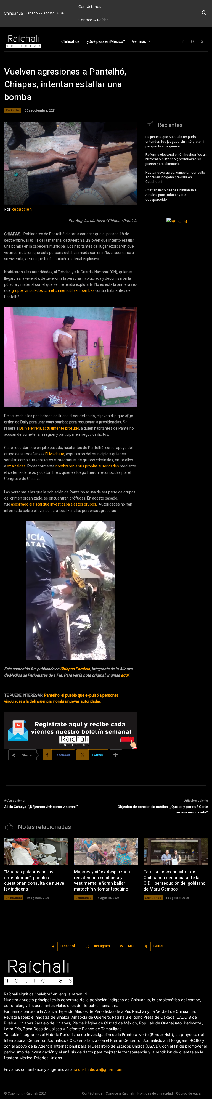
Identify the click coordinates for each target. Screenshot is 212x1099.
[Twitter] (202, 42)
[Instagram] (193, 42)
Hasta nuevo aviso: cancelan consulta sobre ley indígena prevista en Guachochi (175, 177)
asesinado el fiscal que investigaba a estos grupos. (55, 504)
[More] (116, 754)
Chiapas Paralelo (75, 669)
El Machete (54, 454)
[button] (204, 13)
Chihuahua (14, 898)
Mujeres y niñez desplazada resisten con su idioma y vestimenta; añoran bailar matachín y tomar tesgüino (102, 880)
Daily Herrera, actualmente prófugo (49, 428)
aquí (125, 675)
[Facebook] (183, 42)
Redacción (21, 209)
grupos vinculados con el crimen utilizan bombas (53, 291)
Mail (131, 946)
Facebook (68, 946)
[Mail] (121, 946)
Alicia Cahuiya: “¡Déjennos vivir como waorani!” (41, 806)
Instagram (102, 946)
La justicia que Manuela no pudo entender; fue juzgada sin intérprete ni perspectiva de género (174, 141)
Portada (12, 110)
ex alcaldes (16, 466)
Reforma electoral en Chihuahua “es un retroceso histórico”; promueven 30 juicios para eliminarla (176, 159)
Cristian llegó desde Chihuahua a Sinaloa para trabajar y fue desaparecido (171, 195)
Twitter (158, 946)
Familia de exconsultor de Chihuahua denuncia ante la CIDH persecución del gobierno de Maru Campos (174, 880)
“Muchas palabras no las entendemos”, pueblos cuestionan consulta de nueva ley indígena (34, 880)
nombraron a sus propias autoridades (87, 466)
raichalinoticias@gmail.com (98, 1069)
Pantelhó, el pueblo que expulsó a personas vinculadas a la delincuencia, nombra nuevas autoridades (61, 698)
